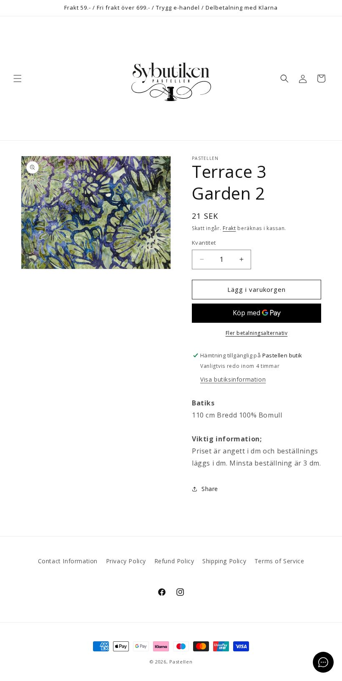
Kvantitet (204, 242)
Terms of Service (279, 561)
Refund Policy (174, 561)
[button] (17, 78)
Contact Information (68, 561)
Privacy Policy (126, 561)
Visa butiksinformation (233, 379)
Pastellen (180, 661)
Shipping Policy (224, 561)
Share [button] (209, 489)
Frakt (229, 228)
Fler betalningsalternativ (257, 333)
